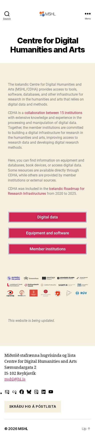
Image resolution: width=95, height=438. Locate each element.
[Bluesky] (29, 391)
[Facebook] (21, 391)
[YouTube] (50, 391)
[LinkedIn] (43, 391)
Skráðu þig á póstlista (32, 406)
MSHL (23, 428)
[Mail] (7, 391)
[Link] (14, 391)
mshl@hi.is (14, 379)
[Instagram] (36, 391)
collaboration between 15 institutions (53, 113)
